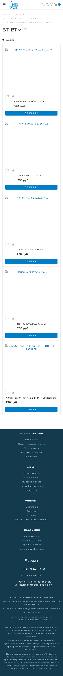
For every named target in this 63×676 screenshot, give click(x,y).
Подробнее (31, 113)
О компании (31, 507)
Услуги (31, 467)
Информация (32, 530)
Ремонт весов (31, 477)
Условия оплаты (31, 536)
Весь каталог (31, 456)
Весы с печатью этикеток (31, 444)
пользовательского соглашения (43, 662)
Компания (31, 501)
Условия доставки (31, 540)
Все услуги (31, 490)
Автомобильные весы (31, 486)
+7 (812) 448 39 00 (33, 569)
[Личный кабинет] (51, 4)
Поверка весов (31, 473)
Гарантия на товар (31, 544)
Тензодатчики (31, 448)
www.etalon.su (36, 641)
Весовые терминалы (31, 452)
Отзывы (31, 515)
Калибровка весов (31, 482)
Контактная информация (31, 549)
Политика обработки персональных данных (31, 617)
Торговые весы (31, 439)
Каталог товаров (31, 433)
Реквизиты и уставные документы (31, 519)
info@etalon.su (33, 575)
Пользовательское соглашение (31, 620)
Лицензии (31, 511)
